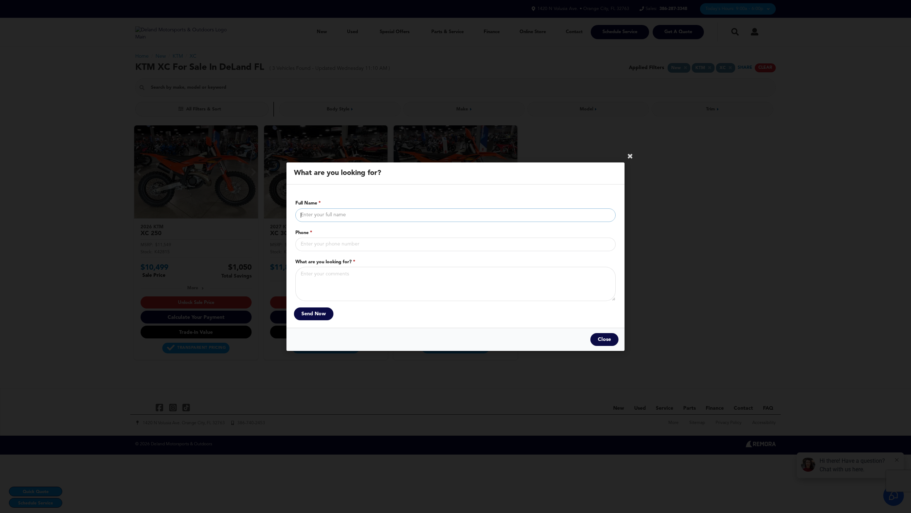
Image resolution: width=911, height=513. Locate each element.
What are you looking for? (325, 261)
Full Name (308, 203)
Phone (303, 232)
